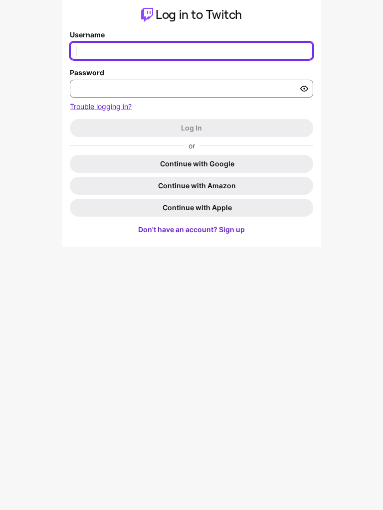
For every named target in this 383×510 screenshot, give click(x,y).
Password (87, 72)
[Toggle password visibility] (304, 89)
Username (87, 34)
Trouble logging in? (101, 106)
